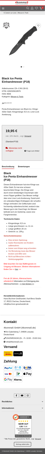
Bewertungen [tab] (24, 167)
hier (16, 269)
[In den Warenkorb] (4, 20)
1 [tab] (21, 67)
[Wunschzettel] (36, 8)
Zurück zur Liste (10, 13)
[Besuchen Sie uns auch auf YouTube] (22, 396)
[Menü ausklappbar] (2, 8)
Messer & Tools (17, 97)
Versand (27, 136)
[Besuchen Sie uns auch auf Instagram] (27, 396)
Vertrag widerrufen (22, 444)
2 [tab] (23, 67)
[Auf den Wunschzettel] (38, 25)
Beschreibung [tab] (8, 167)
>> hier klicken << (27, 284)
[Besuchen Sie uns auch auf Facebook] (16, 396)
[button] (28, 8)
